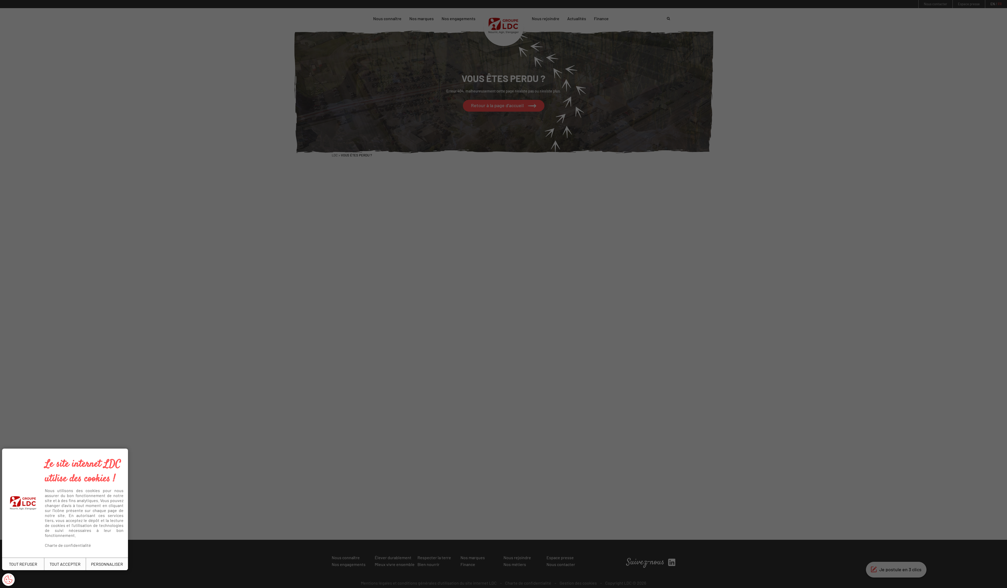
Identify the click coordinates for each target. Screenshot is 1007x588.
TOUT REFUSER (23, 564)
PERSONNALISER (107, 564)
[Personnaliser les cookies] (8, 579)
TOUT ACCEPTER (65, 564)
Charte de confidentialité (68, 545)
